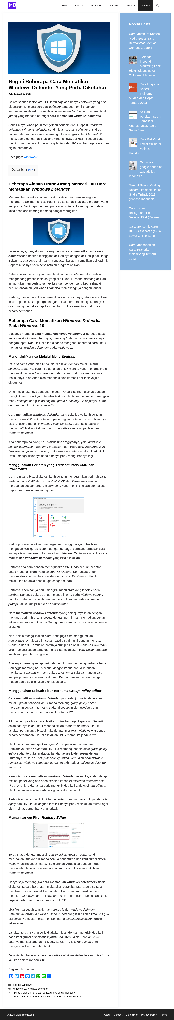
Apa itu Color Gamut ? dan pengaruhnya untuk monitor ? (44, 992)
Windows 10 (19, 988)
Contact (118, 1014)
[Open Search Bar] (157, 5)
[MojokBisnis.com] (12, 5)
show (30, 169)
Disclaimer (132, 1014)
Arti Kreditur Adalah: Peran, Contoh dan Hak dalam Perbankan (47, 996)
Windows (27, 984)
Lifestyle (113, 5)
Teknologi (129, 5)
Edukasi (79, 5)
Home (64, 5)
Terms (163, 1014)
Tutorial (146, 5)
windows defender (38, 988)
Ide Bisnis (96, 5)
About (107, 1014)
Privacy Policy (149, 1014)
